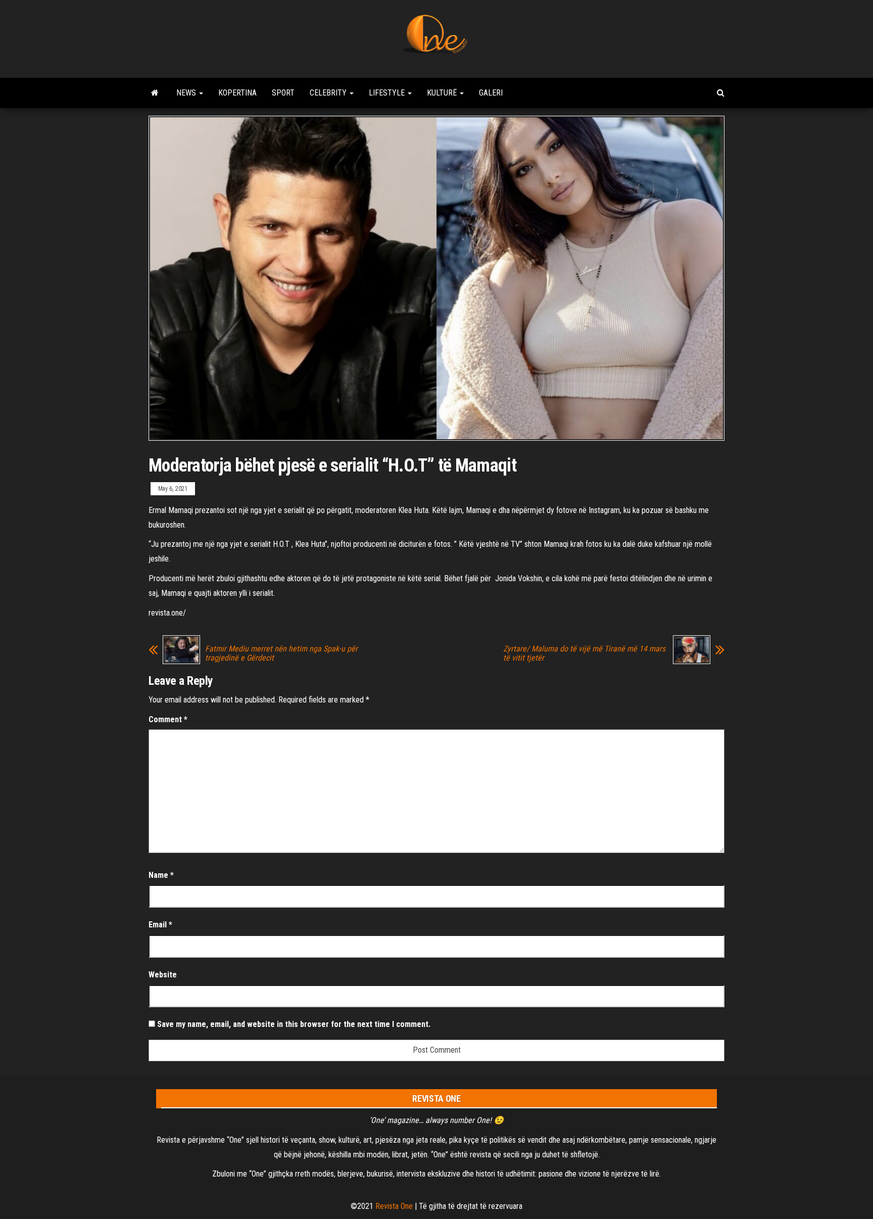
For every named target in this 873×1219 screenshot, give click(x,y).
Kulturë (443, 93)
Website (163, 974)
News (187, 93)
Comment (168, 719)
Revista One (394, 1206)
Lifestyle (388, 93)
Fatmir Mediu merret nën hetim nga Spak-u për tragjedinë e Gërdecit (281, 653)
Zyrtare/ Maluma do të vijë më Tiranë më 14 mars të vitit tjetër (584, 653)
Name (161, 875)
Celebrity (329, 93)
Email (160, 924)
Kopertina (237, 93)
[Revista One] (155, 93)
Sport (283, 93)
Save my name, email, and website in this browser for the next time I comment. (293, 1024)
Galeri (491, 93)
